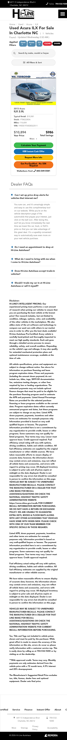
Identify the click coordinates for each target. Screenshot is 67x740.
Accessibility (52, 728)
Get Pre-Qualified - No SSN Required (33, 165)
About (58, 710)
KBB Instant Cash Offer (33, 152)
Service (16, 710)
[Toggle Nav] (62, 14)
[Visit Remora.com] (51, 736)
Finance (28, 710)
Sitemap (24, 728)
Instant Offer (43, 710)
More (32, 139)
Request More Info (33, 158)
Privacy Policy (35, 728)
